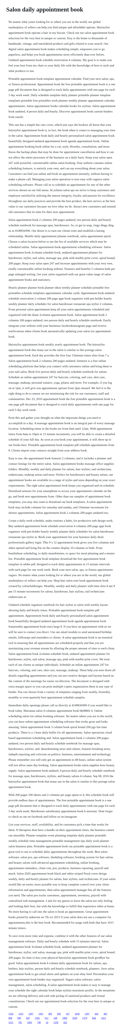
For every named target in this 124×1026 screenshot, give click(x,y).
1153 (10, 1022)
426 (96, 1014)
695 (59, 1014)
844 (94, 1018)
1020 (74, 1018)
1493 (29, 1022)
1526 (10, 1014)
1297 (30, 1014)
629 (28, 1018)
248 (55, 1018)
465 (50, 1014)
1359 (55, 1022)
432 (65, 1022)
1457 (87, 1014)
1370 (84, 1018)
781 (20, 1022)
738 (39, 1022)
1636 (77, 1014)
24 (47, 1022)
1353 (20, 1014)
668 (10, 1018)
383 (105, 1014)
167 (68, 1014)
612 (46, 1018)
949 (19, 1018)
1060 (64, 1018)
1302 (37, 1018)
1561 (40, 1014)
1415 (103, 1018)
